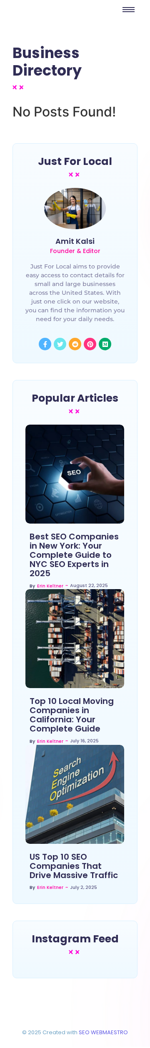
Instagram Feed (75, 939)
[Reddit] (75, 344)
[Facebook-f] (45, 344)
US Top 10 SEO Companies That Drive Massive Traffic (74, 866)
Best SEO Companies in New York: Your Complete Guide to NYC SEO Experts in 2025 (74, 555)
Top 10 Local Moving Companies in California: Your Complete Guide (72, 714)
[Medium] (105, 344)
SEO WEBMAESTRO (103, 1032)
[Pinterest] (90, 344)
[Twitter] (60, 344)
